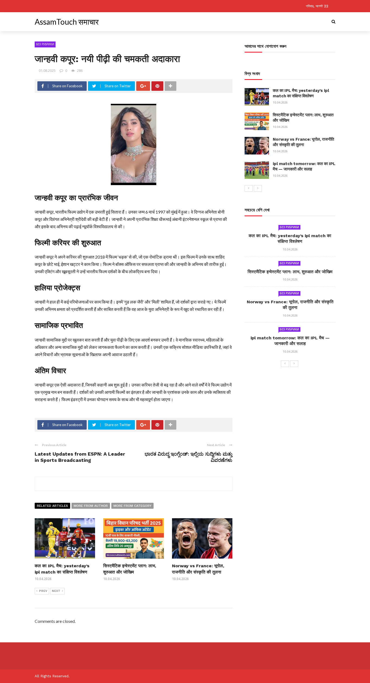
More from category (132, 506)
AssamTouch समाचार (67, 21)
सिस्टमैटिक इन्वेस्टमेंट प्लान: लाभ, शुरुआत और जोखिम (290, 271)
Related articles (52, 506)
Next (56, 591)
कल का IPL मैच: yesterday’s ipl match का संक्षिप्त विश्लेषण (301, 93)
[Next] (258, 188)
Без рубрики (45, 44)
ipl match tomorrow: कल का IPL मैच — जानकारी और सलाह (304, 166)
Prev (43, 591)
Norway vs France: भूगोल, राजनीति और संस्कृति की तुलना (303, 142)
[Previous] (249, 188)
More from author (91, 506)
